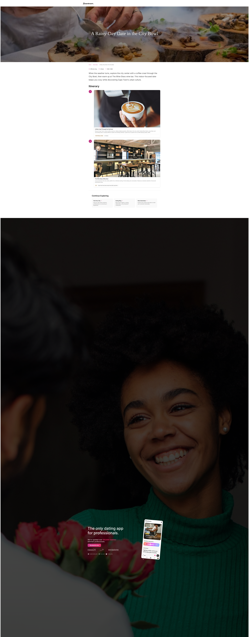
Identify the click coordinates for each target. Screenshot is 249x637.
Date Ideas (95, 64)
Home (90, 64)
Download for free (94, 545)
